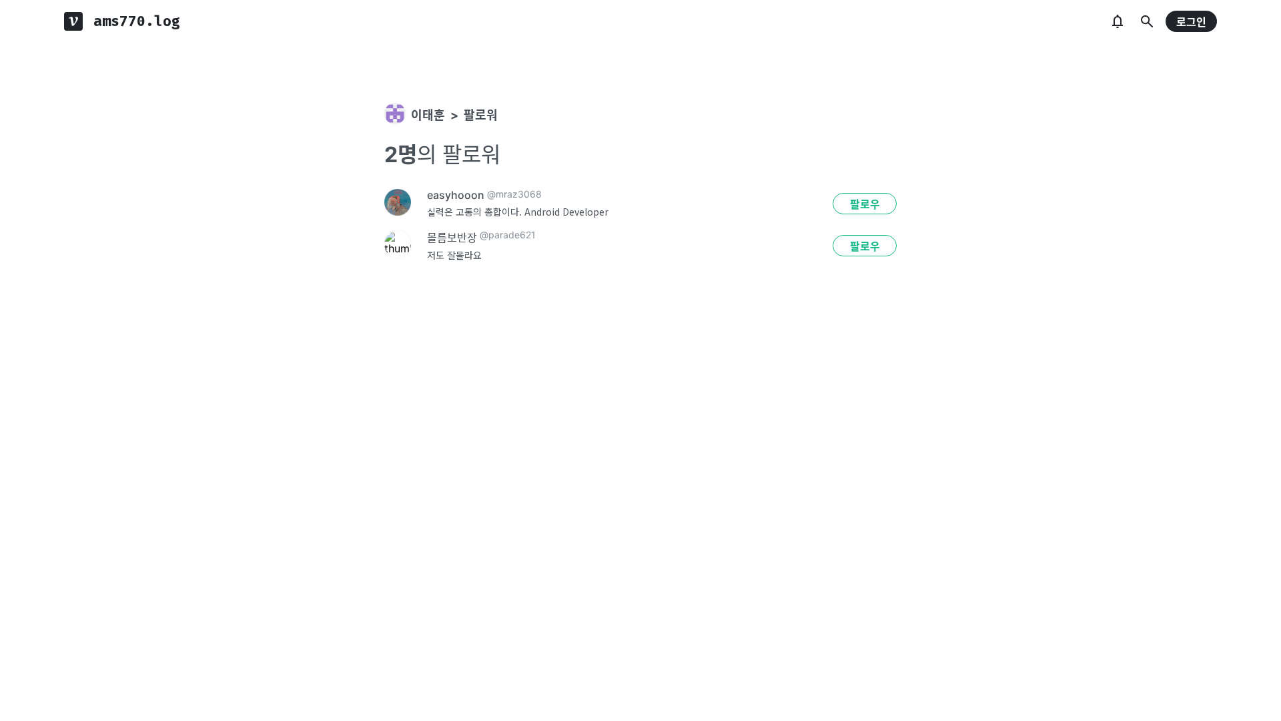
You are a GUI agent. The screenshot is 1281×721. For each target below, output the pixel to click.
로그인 (1191, 22)
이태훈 (428, 115)
